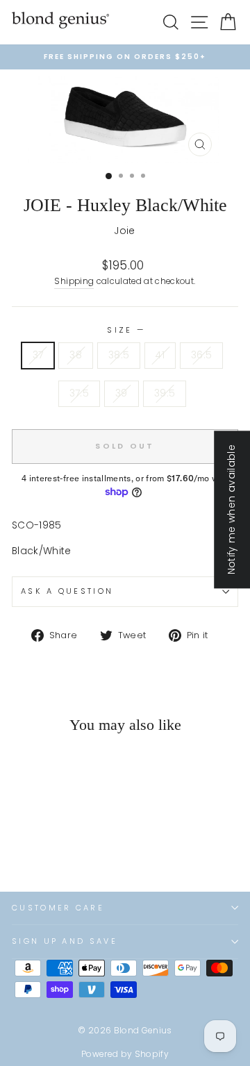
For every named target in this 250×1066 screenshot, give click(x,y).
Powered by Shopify (125, 1054)
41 (160, 355)
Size (125, 329)
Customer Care (58, 907)
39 (121, 393)
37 (38, 355)
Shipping (74, 281)
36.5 (201, 355)
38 (75, 355)
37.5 (79, 393)
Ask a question (67, 591)
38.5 (118, 355)
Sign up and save (64, 941)
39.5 (164, 393)
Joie (125, 231)
